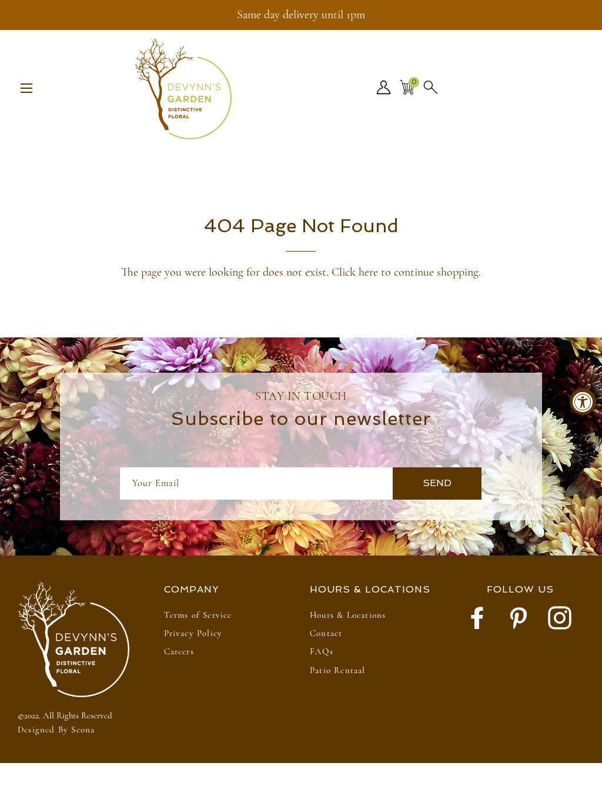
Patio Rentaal (338, 670)
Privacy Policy (193, 633)
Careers (179, 651)
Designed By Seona (56, 729)
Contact (326, 633)
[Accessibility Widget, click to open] (583, 402)
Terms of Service (198, 615)
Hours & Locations (348, 615)
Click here (355, 272)
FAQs (321, 651)
